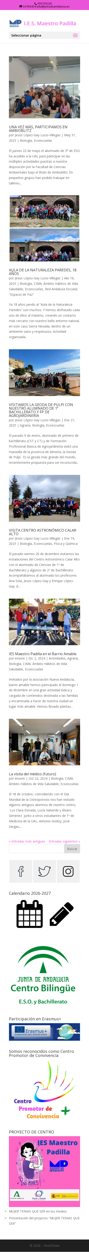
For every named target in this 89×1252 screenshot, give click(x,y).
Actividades (57, 658)
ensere (20, 658)
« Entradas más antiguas (27, 841)
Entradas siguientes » (64, 841)
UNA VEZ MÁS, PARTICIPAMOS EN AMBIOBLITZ (38, 128)
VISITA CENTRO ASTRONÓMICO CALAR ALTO (42, 532)
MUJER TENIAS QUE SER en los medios (38, 1211)
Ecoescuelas (43, 140)
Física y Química (66, 543)
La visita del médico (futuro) (32, 773)
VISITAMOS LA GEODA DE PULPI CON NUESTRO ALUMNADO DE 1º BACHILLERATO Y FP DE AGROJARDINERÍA (41, 410)
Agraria (25, 425)
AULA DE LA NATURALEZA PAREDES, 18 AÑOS (42, 272)
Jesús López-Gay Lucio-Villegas (37, 135)
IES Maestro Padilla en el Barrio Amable (42, 653)
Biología (26, 140)
